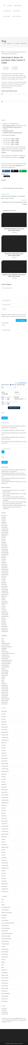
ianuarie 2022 (4, 601)
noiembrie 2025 (4, 530)
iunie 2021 (3, 606)
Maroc (2, 680)
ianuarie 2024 (4, 567)
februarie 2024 (4, 566)
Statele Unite (4, 683)
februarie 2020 (4, 626)
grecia (16, 188)
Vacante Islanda (4, 695)
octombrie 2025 (4, 532)
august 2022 (4, 596)
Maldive (3, 678)
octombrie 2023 (4, 572)
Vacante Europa (4, 688)
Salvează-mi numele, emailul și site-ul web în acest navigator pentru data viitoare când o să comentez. (13, 315)
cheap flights (4, 648)
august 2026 (4, 515)
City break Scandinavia (6, 663)
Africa (2, 638)
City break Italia (4, 658)
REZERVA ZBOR (5, 91)
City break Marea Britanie (6, 660)
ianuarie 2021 (4, 611)
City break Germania (5, 656)
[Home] (1, 43)
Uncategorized (4, 685)
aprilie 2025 (3, 542)
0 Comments (14, 69)
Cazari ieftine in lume (5, 643)
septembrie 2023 (5, 574)
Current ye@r (5, 322)
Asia (2, 640)
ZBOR (12, 138)
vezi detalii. (21, 157)
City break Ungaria (5, 667)
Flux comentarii (4, 1012)
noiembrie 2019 (4, 631)
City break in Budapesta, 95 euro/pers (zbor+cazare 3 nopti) (14, 229)
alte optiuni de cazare (8, 130)
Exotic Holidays (4, 673)
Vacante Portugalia (5, 698)
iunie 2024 (3, 559)
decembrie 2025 (4, 529)
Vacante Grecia (4, 693)
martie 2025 (3, 544)
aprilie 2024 (3, 562)
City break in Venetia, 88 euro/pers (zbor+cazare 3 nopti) (14, 254)
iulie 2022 (3, 598)
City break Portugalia (5, 661)
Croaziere (3, 668)
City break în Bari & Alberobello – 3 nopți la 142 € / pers (13, 430)
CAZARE (17, 138)
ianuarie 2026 (4, 527)
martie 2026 (3, 524)
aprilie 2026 (3, 522)
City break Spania (5, 665)
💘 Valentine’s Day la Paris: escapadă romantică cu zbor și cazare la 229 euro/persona (14, 507)
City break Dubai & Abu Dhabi (7, 653)
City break (5, 69)
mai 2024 (3, 561)
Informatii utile (4, 675)
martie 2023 (3, 584)
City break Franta (5, 655)
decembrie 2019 (4, 629)
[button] (4, 5)
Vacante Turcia (4, 702)
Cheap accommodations (6, 646)
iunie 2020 (3, 619)
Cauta (2, 412)
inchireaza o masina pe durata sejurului (12, 132)
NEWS (2, 682)
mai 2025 (3, 540)
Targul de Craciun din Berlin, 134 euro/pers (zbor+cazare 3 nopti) (14, 275)
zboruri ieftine (4, 703)
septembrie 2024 (5, 554)
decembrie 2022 (4, 589)
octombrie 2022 (4, 592)
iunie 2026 (3, 519)
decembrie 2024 (4, 549)
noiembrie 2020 (4, 613)
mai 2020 (3, 621)
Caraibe (3, 641)
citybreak (9, 188)
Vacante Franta (4, 692)
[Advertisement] (14, 28)
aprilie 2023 (3, 582)
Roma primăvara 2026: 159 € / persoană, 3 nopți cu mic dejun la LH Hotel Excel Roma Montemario (14, 498)
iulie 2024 (3, 557)
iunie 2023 (3, 579)
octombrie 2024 (4, 552)
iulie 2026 (3, 517)
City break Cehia (4, 651)
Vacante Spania (4, 700)
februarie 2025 (4, 545)
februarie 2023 (4, 586)
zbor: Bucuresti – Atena (8, 125)
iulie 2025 (3, 537)
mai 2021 (3, 608)
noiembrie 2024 (4, 551)
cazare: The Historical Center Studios (12, 127)
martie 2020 (3, 624)
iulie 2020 (3, 618)
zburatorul (6, 67)
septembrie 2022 (5, 594)
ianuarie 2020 (4, 628)
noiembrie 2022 (4, 591)
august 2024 (4, 556)
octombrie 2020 (4, 614)
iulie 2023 (3, 577)
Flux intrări (3, 1010)
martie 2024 (3, 564)
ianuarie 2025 (4, 547)
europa (12, 188)
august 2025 (4, 535)
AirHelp (3, 148)
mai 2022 (3, 599)
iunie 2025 (3, 539)
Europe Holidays (4, 670)
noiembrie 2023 (4, 571)
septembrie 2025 (5, 534)
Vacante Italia (4, 697)
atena (5, 188)
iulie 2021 (3, 604)
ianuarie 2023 (4, 587)
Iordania (3, 677)
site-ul (10, 167)
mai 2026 (3, 520)
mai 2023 (3, 581)
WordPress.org (4, 1013)
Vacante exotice (4, 690)
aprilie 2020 (3, 623)
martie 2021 (3, 609)
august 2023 (4, 576)
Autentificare (4, 1008)
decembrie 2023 (4, 569)
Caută (2, 457)
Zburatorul (18, 165)
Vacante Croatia (4, 687)
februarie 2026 (4, 525)
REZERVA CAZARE (13, 91)
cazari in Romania (5, 645)
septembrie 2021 (5, 603)
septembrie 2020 (5, 616)
